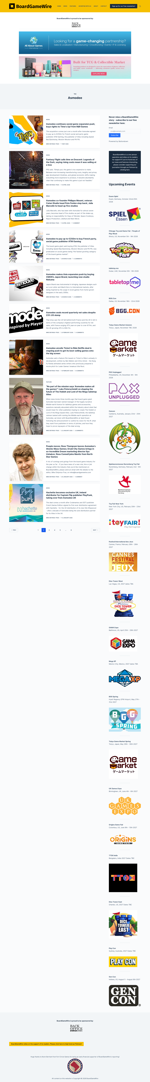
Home (59, 6)
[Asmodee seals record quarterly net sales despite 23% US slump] (26, 320)
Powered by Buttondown (118, 141)
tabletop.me (114, 268)
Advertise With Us (85, 6)
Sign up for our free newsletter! (123, 6)
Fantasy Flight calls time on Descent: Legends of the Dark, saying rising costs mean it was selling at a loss (71, 162)
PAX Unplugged (115, 372)
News (65, 6)
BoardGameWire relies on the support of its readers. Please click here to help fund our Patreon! (46, 1044)
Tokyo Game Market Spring (120, 741)
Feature (49, 382)
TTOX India (113, 855)
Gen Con (112, 977)
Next (94, 530)
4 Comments (79, 370)
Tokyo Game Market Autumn (120, 325)
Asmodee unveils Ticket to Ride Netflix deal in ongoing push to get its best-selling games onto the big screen (70, 351)
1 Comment (76, 223)
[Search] (140, 6)
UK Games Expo (115, 788)
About (96, 6)
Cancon (112, 411)
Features (73, 6)
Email (111, 128)
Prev (14, 530)
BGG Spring (113, 697)
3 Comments (79, 332)
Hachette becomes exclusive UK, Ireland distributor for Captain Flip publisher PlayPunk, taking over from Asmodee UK (69, 495)
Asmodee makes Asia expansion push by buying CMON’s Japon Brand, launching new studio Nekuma (70, 277)
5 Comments (78, 258)
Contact (104, 6)
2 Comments (78, 297)
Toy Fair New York (116, 504)
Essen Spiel (113, 196)
